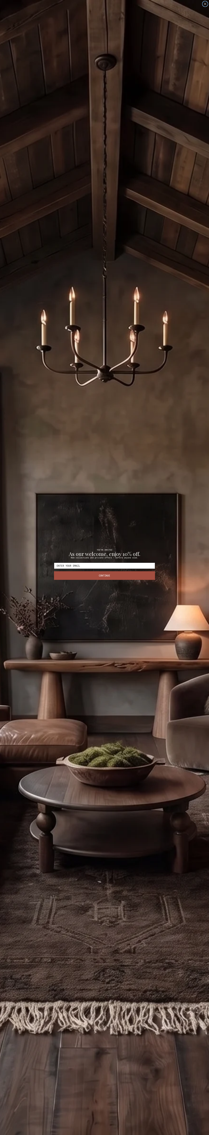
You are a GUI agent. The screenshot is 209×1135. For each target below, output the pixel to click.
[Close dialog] (205, 4)
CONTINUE (104, 575)
